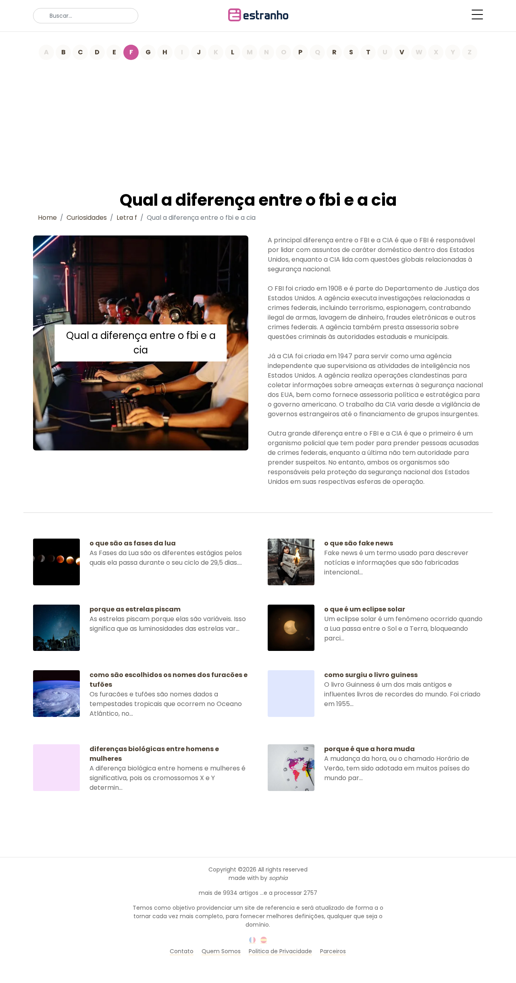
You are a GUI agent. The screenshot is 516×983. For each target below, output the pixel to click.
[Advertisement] (258, 120)
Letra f (127, 217)
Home (47, 217)
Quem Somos (221, 951)
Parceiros (333, 951)
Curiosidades (87, 217)
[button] (477, 14)
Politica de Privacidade (280, 951)
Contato (182, 951)
